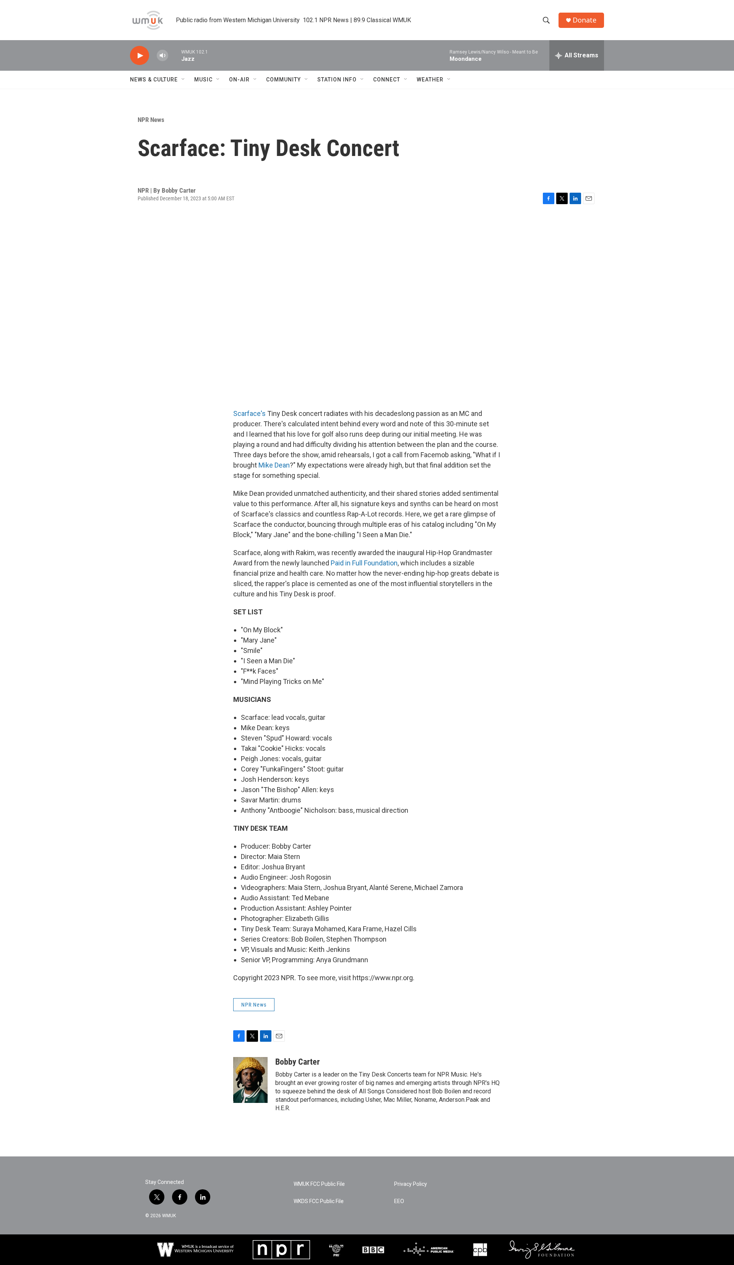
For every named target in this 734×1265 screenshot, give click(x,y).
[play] (139, 55)
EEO (399, 1201)
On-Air (239, 79)
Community (283, 79)
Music (203, 79)
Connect (386, 79)
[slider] (175, 55)
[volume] (162, 55)
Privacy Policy (410, 1184)
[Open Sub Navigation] (183, 79)
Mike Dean (274, 465)
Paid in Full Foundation (364, 563)
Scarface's (249, 413)
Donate (584, 20)
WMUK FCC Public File (319, 1184)
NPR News (151, 119)
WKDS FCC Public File (319, 1201)
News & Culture (154, 79)
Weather (430, 79)
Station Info (337, 79)
